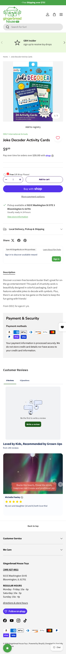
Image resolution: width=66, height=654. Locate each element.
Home (5, 57)
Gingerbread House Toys (18, 643)
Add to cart (44, 179)
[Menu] (61, 14)
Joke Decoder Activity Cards (21, 57)
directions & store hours (15, 603)
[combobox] (33, 27)
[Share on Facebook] (19, 240)
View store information (17, 216)
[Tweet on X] (13, 240)
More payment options (33, 196)
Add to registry (33, 127)
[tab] (9, 272)
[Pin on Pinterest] (25, 240)
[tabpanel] (33, 293)
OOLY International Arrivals (15, 134)
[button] (54, 14)
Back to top (33, 526)
